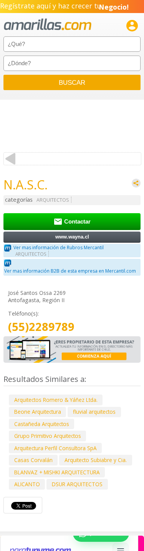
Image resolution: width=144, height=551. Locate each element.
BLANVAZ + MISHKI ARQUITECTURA (57, 472)
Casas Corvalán (33, 460)
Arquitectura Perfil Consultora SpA (55, 448)
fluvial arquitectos (94, 411)
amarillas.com (47, 24)
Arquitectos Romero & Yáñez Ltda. (56, 399)
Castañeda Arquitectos (41, 424)
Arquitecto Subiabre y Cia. (96, 460)
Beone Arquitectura (37, 411)
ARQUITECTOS (52, 200)
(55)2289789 (41, 326)
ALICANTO (27, 484)
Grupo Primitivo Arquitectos (47, 435)
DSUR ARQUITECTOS (77, 484)
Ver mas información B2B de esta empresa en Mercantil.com (70, 271)
